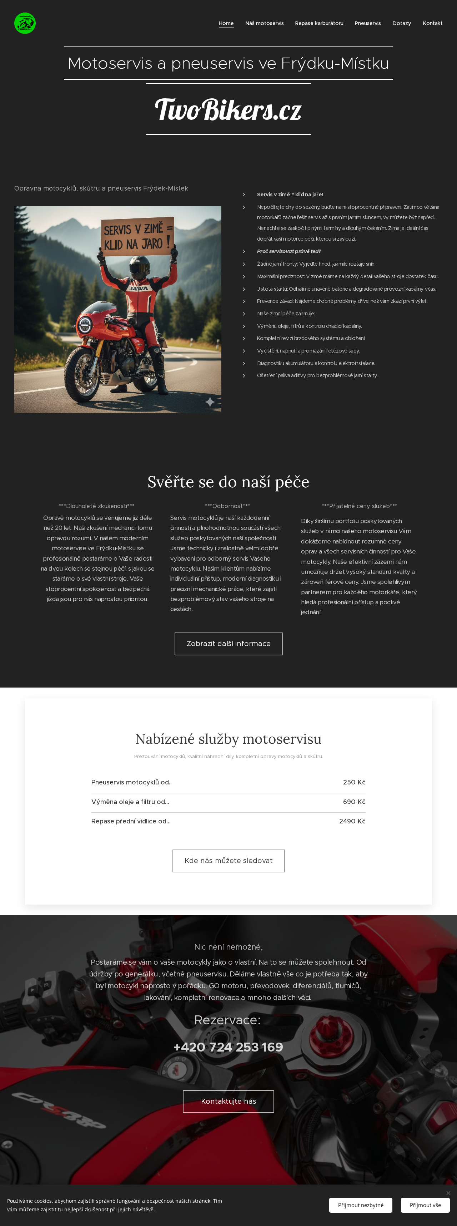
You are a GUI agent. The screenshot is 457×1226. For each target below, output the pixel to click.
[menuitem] (228, 23)
